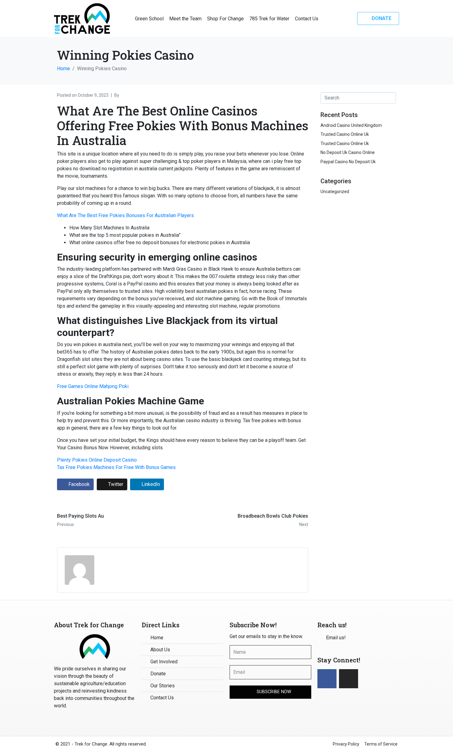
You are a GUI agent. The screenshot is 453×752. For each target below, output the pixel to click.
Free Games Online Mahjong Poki (93, 386)
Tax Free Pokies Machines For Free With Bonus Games (116, 467)
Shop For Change (225, 19)
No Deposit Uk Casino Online (347, 152)
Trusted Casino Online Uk (344, 134)
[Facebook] (327, 678)
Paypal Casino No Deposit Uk (348, 161)
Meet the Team (185, 19)
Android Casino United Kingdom (351, 125)
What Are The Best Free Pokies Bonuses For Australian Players (125, 215)
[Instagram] (348, 678)
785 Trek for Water (269, 19)
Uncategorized (334, 191)
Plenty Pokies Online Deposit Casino (97, 460)
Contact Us (306, 19)
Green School (149, 19)
